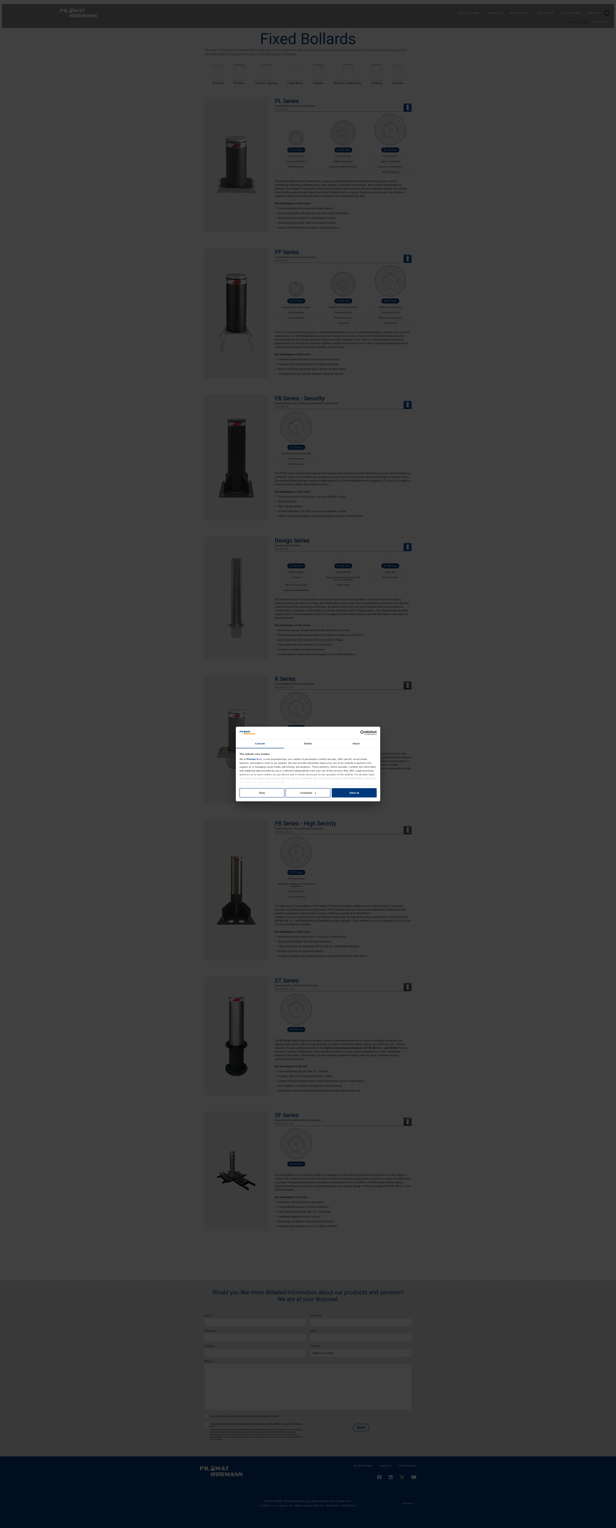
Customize (306, 792)
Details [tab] (308, 743)
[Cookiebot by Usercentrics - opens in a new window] (363, 732)
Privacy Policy (276, 782)
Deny (262, 792)
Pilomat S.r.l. (254, 759)
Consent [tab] (260, 743)
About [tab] (356, 743)
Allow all (354, 792)
